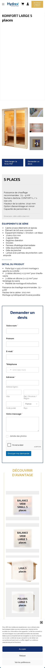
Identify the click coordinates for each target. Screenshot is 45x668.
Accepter (22, 649)
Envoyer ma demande (18, 453)
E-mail (10, 351)
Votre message (14, 414)
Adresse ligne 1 (12, 387)
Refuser (22, 656)
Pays (25, 408)
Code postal (11, 408)
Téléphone (11, 364)
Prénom (10, 338)
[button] (41, 622)
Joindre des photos (18, 436)
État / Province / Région (30, 397)
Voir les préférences (22, 662)
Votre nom (12, 326)
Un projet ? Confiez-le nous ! (37, 4)
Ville (8, 396)
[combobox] (9, 369)
